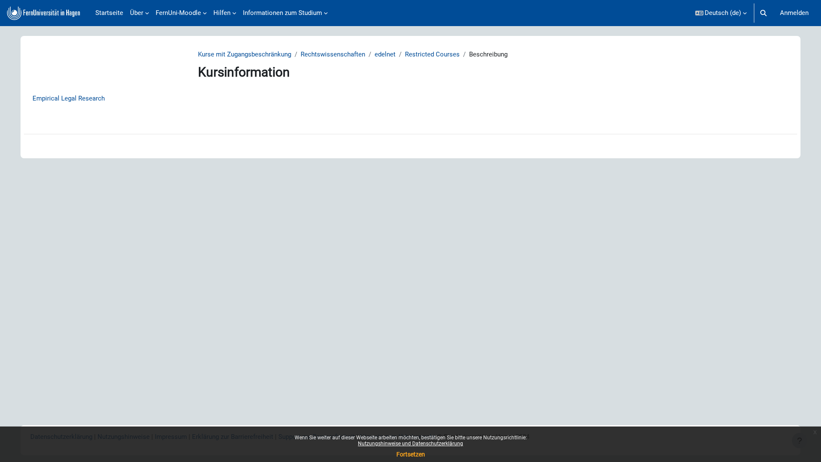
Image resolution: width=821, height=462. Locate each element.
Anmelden (794, 13)
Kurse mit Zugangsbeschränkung (244, 54)
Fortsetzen (410, 454)
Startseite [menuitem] (109, 13)
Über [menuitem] (136, 13)
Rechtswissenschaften (333, 54)
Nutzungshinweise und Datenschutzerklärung (410, 444)
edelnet (385, 54)
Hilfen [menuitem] (221, 13)
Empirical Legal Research (68, 98)
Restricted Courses (432, 54)
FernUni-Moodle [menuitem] (178, 13)
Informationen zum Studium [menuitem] (282, 13)
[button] (721, 13)
